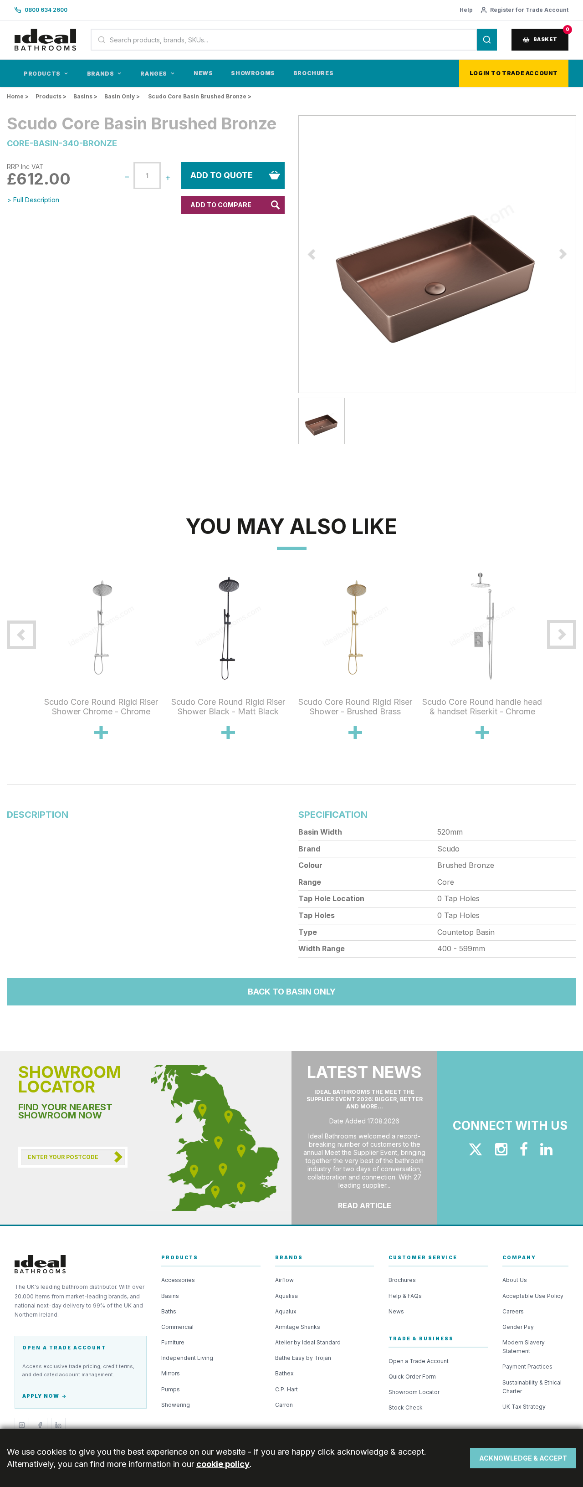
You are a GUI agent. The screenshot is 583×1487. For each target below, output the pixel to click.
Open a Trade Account (419, 1361)
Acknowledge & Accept (523, 1458)
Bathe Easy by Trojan (303, 1357)
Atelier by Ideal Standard (308, 1342)
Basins (170, 1295)
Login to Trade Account (514, 73)
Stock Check (406, 1407)
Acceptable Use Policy (532, 1295)
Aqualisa (286, 1295)
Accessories (178, 1280)
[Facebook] (40, 1425)
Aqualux (286, 1311)
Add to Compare (220, 205)
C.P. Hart (286, 1389)
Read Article (364, 1205)
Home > (18, 96)
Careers (513, 1311)
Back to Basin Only (292, 991)
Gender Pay (518, 1326)
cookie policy (223, 1464)
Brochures (313, 73)
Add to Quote (221, 175)
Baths (168, 1311)
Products (42, 73)
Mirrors (170, 1373)
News (203, 73)
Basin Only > (122, 96)
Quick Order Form (412, 1376)
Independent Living (187, 1357)
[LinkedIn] (58, 1425)
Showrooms (253, 73)
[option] (437, 254)
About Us (514, 1280)
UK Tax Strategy (524, 1406)
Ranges (153, 73)
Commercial (177, 1326)
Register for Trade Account (529, 9)
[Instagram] (22, 1425)
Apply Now (40, 1396)
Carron (284, 1404)
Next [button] (552, 672)
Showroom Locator (414, 1392)
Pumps (170, 1389)
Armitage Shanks (297, 1326)
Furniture (172, 1342)
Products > (51, 96)
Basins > (85, 96)
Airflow (284, 1280)
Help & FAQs (405, 1295)
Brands (100, 73)
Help (466, 9)
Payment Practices (527, 1366)
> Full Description (33, 200)
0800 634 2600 (46, 9)
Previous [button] (30, 672)
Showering (175, 1404)
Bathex (284, 1373)
